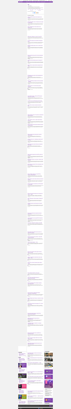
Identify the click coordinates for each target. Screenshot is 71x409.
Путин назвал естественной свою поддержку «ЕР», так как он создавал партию (35, 304)
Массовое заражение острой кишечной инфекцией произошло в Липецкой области (35, 125)
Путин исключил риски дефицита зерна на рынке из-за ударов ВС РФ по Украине (35, 232)
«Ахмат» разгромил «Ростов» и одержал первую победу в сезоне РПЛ (35, 120)
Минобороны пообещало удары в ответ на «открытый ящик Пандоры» (24, 367)
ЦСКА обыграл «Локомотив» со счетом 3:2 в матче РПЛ (24, 378)
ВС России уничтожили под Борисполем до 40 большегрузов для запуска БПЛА (35, 184)
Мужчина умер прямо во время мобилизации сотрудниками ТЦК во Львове (35, 144)
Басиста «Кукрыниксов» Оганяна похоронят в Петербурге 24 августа (35, 199)
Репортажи (39, 9)
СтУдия (37, 9)
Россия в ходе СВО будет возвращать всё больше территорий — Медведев (35, 81)
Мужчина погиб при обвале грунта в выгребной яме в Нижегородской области (34, 333)
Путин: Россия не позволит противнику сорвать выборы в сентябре (35, 263)
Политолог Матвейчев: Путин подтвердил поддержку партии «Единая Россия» (35, 283)
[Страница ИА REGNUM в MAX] (33, 12)
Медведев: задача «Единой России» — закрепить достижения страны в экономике (35, 396)
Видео (35, 9)
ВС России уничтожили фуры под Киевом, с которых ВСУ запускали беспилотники (35, 237)
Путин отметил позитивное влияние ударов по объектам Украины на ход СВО (35, 252)
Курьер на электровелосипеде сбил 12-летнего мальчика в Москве (35, 358)
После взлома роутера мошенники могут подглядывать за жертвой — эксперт (35, 194)
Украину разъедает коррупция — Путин (33, 242)
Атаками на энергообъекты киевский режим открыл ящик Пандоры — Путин (35, 257)
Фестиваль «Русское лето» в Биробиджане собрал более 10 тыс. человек (35, 139)
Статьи (30, 9)
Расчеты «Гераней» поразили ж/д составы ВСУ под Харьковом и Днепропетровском (34, 174)
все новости (20, 358)
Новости (28, 9)
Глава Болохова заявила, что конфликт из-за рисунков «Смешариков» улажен (34, 323)
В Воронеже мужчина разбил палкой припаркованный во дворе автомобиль (35, 76)
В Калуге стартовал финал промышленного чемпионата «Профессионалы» (35, 135)
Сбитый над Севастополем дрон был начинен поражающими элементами (22, 357)
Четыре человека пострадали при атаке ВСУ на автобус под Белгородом (35, 155)
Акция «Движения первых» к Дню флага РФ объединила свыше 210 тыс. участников (35, 96)
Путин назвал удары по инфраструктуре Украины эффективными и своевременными (34, 293)
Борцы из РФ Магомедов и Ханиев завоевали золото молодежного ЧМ (34, 27)
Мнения (32, 9)
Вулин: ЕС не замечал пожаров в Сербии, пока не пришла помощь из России (35, 338)
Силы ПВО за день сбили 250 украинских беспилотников (35, 100)
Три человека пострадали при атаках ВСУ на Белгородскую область (24, 388)
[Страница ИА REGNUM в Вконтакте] (34, 12)
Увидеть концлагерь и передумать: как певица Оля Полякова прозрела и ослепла (22, 362)
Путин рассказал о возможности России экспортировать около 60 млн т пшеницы (35, 164)
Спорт (22, 376)
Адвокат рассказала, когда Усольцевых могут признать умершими (35, 204)
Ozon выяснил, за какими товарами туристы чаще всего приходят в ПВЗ (24, 399)
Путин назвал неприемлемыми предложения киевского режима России (34, 213)
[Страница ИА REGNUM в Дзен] (37, 12)
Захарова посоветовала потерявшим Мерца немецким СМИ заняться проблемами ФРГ (35, 401)
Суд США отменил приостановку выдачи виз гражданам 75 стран (35, 60)
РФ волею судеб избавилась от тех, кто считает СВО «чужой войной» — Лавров (35, 372)
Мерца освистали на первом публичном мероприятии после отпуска (35, 65)
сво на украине (47, 382)
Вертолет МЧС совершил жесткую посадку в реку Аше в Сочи (35, 376)
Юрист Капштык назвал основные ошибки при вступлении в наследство (35, 179)
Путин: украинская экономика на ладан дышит (33, 272)
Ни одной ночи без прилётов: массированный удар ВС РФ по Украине (48, 389)
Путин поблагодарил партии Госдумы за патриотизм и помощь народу (35, 298)
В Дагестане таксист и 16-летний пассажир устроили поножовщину (34, 86)
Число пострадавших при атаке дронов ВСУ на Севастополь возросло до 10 (35, 218)
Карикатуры (42, 9)
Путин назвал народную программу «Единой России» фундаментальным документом (34, 314)
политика (20, 381)
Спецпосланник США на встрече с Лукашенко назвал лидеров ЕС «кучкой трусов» (35, 22)
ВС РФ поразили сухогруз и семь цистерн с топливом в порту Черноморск (35, 160)
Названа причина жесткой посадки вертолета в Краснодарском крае (33, 318)
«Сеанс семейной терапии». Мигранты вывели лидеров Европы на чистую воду (22, 405)
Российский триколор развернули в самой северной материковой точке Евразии (34, 381)
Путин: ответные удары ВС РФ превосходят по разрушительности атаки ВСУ (33, 278)
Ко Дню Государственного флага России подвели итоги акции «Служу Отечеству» (35, 391)
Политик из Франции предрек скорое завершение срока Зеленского (35, 17)
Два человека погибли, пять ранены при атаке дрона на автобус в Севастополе (35, 353)
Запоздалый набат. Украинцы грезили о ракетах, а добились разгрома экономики (21, 394)
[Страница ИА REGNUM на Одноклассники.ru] (36, 12)
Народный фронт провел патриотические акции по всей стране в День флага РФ (35, 343)
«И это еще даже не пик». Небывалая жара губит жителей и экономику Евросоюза (22, 373)
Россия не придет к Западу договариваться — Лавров (34, 362)
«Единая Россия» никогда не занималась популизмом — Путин (35, 105)
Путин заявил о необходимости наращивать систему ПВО (35, 222)
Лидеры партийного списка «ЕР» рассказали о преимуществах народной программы (35, 115)
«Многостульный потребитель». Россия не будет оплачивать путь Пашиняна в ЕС (22, 383)
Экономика (23, 397)
